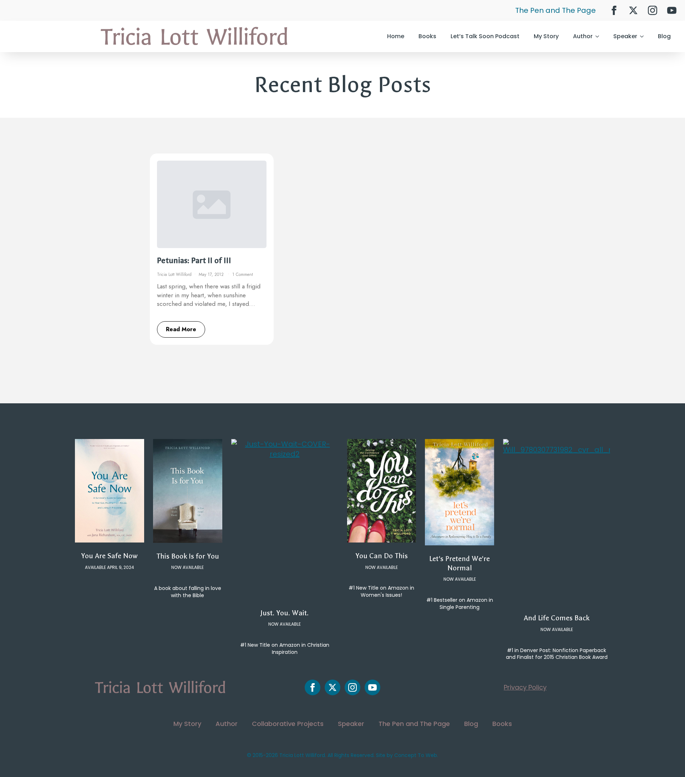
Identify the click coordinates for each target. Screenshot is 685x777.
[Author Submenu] (599, 36)
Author (583, 36)
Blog (664, 36)
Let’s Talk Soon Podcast (485, 36)
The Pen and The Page (555, 10)
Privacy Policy (525, 687)
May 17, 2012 (212, 274)
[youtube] (671, 10)
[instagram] (652, 10)
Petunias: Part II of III (194, 260)
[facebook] (614, 10)
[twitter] (633, 10)
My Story (546, 36)
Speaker (625, 36)
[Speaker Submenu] (644, 36)
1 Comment (242, 274)
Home (395, 36)
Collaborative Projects (288, 723)
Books (427, 36)
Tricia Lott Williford (174, 274)
